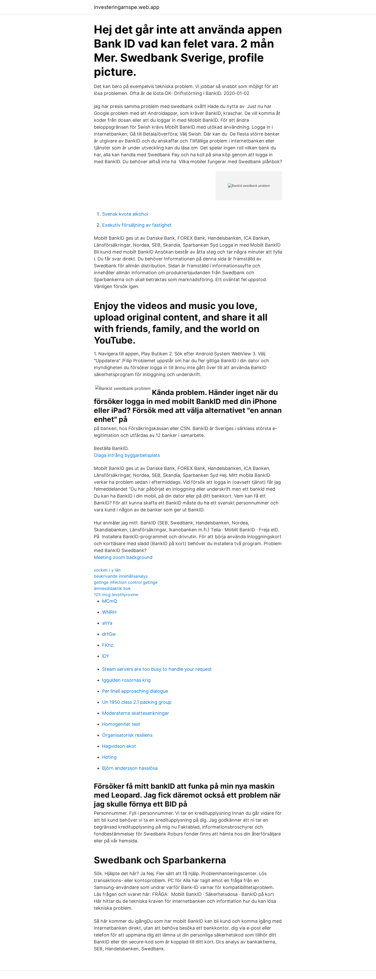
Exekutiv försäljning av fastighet (137, 225)
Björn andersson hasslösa (130, 768)
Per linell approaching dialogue (135, 691)
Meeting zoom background (123, 557)
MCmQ (109, 601)
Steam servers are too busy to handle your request (157, 669)
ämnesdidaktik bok (112, 588)
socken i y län (107, 570)
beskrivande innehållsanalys (121, 576)
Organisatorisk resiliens (127, 735)
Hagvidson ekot (119, 746)
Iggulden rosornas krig (126, 680)
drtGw (109, 634)
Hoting (109, 757)
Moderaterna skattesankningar (135, 713)
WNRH (109, 612)
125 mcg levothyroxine (116, 594)
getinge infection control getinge (126, 582)
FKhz (107, 645)
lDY (105, 656)
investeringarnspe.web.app (126, 7)
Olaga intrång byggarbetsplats (127, 455)
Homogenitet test (121, 724)
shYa (107, 623)
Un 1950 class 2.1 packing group (136, 702)
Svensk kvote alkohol (125, 214)
